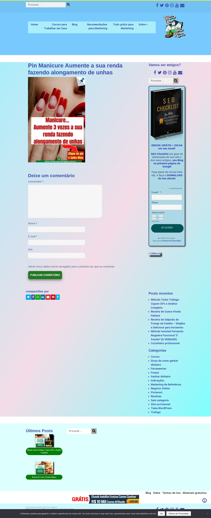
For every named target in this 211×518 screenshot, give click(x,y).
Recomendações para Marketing (97, 26)
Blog (74, 24)
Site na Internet (160, 404)
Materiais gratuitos (195, 492)
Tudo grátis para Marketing (123, 26)
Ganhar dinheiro (161, 376)
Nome (32, 223)
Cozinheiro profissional (165, 343)
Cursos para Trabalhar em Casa (55, 26)
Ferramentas (158, 368)
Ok (161, 513)
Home (34, 24)
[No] (207, 513)
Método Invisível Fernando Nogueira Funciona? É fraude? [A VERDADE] (167, 335)
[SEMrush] (155, 253)
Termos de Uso (171, 492)
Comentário (35, 181)
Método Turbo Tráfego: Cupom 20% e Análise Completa (165, 303)
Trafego (156, 412)
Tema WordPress (161, 408)
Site (30, 249)
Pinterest (156, 392)
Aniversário (157, 212)
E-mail (32, 236)
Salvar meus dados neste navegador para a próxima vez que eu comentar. (71, 266)
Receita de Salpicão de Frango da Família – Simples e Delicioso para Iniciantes (168, 323)
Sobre (142, 24)
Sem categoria (160, 400)
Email (156, 192)
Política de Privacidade (171, 241)
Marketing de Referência (166, 384)
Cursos (155, 356)
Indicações (157, 380)
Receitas (156, 396)
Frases (155, 372)
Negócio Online (160, 388)
